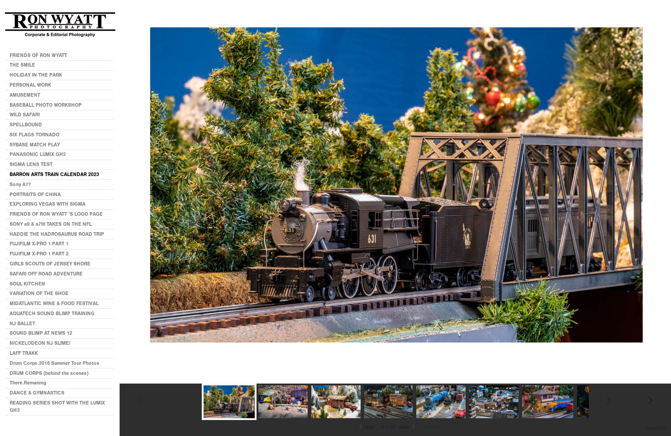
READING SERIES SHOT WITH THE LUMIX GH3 (57, 406)
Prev (369, 427)
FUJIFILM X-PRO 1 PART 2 (39, 254)
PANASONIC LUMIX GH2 (38, 154)
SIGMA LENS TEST (31, 164)
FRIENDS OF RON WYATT (38, 55)
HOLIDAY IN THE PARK (36, 75)
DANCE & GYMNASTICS (37, 393)
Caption (432, 427)
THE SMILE (22, 65)
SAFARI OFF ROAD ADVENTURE (46, 274)
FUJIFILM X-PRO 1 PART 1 (39, 244)
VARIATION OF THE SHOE (39, 293)
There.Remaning (28, 383)
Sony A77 (20, 184)
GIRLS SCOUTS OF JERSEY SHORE (50, 264)
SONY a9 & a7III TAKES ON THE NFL (51, 224)
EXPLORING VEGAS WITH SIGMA (47, 204)
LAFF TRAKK (24, 353)
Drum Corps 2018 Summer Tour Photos (55, 363)
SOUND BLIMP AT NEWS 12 (41, 333)
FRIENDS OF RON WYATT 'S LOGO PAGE (56, 214)
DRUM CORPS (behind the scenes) (49, 373)
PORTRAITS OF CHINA (35, 194)
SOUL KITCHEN (27, 284)
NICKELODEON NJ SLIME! (40, 343)
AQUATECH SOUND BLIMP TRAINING (52, 314)
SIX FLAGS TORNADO (34, 135)
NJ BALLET (22, 324)
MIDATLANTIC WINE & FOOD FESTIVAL (54, 303)
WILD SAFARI (25, 115)
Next (404, 427)
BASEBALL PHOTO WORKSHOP (46, 105)
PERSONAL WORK (31, 85)
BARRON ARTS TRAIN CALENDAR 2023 (54, 174)
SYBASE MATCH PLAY (35, 145)
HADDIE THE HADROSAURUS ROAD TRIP (57, 234)
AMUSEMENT (25, 95)
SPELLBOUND (26, 125)
